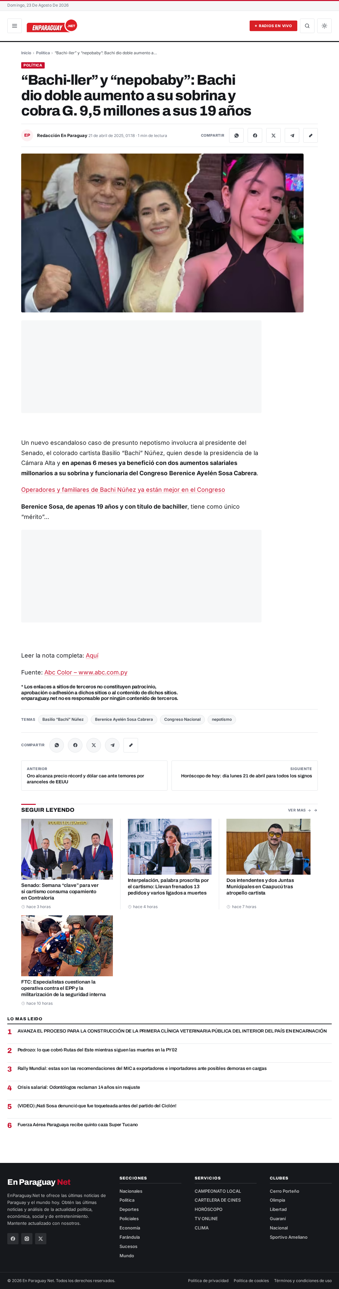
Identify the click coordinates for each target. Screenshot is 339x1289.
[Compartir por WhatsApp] (236, 135)
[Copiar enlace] (310, 135)
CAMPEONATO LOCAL (218, 1191)
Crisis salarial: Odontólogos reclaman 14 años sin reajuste (79, 1087)
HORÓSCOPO (208, 1209)
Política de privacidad (208, 1280)
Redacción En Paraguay (62, 135)
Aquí (92, 655)
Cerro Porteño (284, 1191)
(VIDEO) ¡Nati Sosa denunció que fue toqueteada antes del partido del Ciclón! (97, 1105)
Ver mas (297, 810)
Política (43, 52)
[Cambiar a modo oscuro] (324, 26)
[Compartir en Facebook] (255, 135)
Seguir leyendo (47, 810)
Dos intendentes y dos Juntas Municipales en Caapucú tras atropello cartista (260, 887)
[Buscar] (307, 26)
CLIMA (202, 1227)
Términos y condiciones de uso (303, 1280)
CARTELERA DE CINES (218, 1200)
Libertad (278, 1209)
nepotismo (222, 719)
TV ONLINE (206, 1218)
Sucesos (128, 1246)
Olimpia (277, 1200)
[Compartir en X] (273, 135)
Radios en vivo (275, 25)
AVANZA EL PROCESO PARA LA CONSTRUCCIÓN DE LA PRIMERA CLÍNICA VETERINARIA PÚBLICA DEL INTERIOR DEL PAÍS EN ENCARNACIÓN (172, 1031)
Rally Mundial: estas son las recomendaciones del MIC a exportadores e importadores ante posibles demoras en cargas (142, 1068)
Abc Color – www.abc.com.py (85, 672)
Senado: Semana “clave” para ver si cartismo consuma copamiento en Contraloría (60, 891)
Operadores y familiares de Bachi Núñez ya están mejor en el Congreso (123, 489)
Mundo (127, 1255)
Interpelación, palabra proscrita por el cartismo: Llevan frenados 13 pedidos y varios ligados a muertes (168, 887)
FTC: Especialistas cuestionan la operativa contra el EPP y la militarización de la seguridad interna (63, 988)
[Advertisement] (141, 366)
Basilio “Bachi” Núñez (63, 719)
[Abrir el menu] (14, 26)
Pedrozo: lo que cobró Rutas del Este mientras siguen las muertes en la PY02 (97, 1049)
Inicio (26, 52)
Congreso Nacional (182, 719)
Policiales (129, 1218)
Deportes (129, 1209)
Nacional (279, 1227)
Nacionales (131, 1191)
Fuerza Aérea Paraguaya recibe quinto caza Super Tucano (78, 1124)
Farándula (130, 1237)
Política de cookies (251, 1280)
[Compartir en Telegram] (292, 135)
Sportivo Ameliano (289, 1237)
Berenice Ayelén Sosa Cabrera (124, 719)
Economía (130, 1227)
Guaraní (278, 1218)
